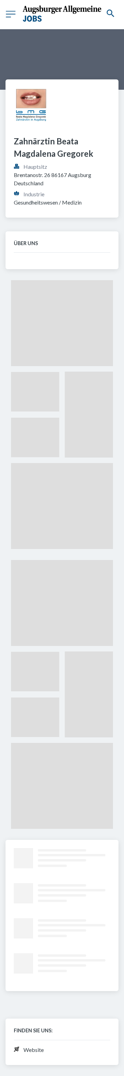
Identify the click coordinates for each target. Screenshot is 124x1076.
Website (33, 1049)
